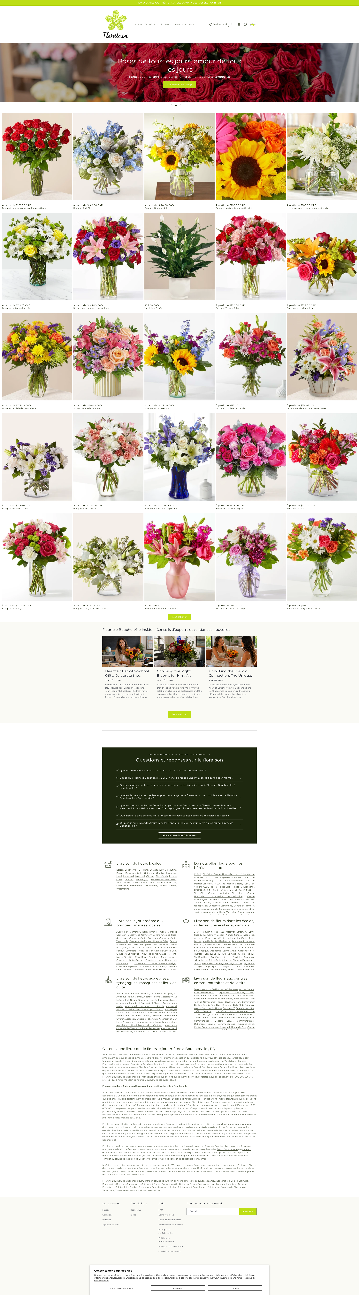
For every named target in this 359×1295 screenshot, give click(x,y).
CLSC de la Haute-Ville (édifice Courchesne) (228, 886)
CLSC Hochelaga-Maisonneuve (223, 877)
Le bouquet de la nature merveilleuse (306, 408)
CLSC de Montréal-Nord (228, 883)
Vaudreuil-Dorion (167, 885)
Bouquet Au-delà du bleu (15, 508)
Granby (160, 873)
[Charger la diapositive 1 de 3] (172, 105)
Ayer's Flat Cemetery (128, 931)
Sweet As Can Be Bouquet (229, 508)
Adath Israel (122, 993)
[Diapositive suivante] (187, 105)
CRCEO (198, 890)
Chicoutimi (170, 869)
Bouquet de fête (295, 508)
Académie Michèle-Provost (216, 941)
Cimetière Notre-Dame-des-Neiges (155, 963)
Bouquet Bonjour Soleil (156, 208)
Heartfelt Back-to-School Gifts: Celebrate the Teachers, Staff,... (127, 673)
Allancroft (249, 966)
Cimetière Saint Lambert (152, 966)
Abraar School (233, 935)
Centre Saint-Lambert (226, 902)
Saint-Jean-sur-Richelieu (163, 879)
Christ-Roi (134, 947)
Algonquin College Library (223, 966)
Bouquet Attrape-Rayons (157, 408)
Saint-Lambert (124, 882)
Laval (119, 876)
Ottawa (150, 876)
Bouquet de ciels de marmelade (19, 408)
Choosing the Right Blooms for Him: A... (174, 673)
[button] (151, 24)
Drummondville (133, 873)
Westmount (122, 888)
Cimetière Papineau (127, 966)
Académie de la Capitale (226, 957)
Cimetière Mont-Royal (135, 957)
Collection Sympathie (179, 84)
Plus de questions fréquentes (180, 835)
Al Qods (168, 993)
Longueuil (128, 876)
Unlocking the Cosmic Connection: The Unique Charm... (230, 673)
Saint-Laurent (140, 882)
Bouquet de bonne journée (16, 308)
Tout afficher (179, 617)
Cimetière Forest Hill (137, 950)
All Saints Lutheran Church (161, 1000)
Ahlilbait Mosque (140, 993)
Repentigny (142, 879)
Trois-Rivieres (150, 885)
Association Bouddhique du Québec (139, 1025)
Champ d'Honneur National (153, 944)
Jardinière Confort (154, 308)
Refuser (235, 1288)
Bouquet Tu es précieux (228, 308)
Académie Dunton (203, 938)
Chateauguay (156, 869)
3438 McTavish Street (231, 931)
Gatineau (149, 873)
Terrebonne (136, 885)
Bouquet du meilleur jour (300, 308)
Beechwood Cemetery (139, 935)
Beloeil (119, 869)
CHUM (197, 874)
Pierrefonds (162, 876)
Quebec (129, 879)
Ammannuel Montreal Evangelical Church (138, 1003)
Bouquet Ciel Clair (83, 208)
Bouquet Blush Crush (84, 508)
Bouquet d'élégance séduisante (89, 608)
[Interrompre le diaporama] (194, 105)
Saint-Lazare (156, 882)
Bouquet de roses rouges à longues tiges (24, 208)
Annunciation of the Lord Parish (144, 1006)
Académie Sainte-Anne (223, 950)
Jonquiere (171, 873)
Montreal (140, 876)
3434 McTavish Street (206, 931)
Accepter (178, 1288)
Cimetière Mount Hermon (162, 957)
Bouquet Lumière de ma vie (230, 408)
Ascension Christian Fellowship (141, 1019)
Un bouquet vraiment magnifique (91, 308)
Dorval (119, 873)
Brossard (143, 869)
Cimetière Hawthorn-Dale (162, 950)
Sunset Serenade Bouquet (87, 408)
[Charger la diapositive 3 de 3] (180, 105)
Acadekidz (248, 935)
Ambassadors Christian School (210, 969)
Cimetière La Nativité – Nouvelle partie (137, 953)
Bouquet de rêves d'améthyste (232, 608)
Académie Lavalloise (225, 938)
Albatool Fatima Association (158, 996)
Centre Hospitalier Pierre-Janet (226, 893)
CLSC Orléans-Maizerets (230, 880)
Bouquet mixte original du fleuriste (234, 208)
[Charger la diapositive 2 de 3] (176, 105)
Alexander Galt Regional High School (222, 963)
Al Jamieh (156, 993)
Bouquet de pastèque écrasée (160, 608)
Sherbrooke (122, 885)
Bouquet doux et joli (13, 608)
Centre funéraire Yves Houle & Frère (148, 941)
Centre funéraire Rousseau (143, 938)
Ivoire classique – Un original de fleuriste (308, 208)
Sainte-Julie (170, 882)
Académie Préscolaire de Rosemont (223, 944)
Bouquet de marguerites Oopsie (304, 608)
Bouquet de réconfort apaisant (160, 508)
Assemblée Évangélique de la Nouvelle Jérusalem (150, 1022)
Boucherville (131, 869)
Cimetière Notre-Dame (129, 960)
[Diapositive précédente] (165, 105)
